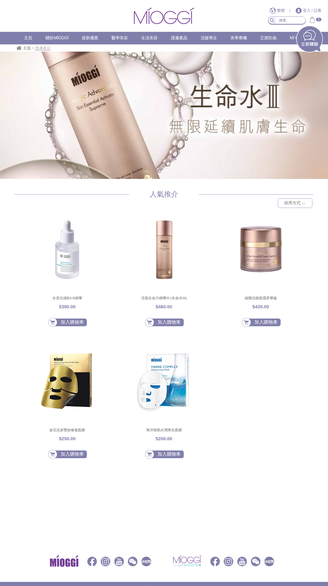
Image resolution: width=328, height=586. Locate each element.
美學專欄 (238, 38)
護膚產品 (179, 38)
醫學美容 (119, 38)
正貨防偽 (268, 38)
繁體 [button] (281, 10)
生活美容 (149, 38)
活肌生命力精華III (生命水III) (164, 298)
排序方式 (293, 203)
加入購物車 (72, 322)
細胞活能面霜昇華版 (261, 298)
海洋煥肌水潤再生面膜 (164, 430)
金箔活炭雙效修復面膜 (67, 430)
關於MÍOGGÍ (57, 38)
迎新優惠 (90, 38)
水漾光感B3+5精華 (67, 298)
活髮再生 (209, 38)
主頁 (28, 38)
